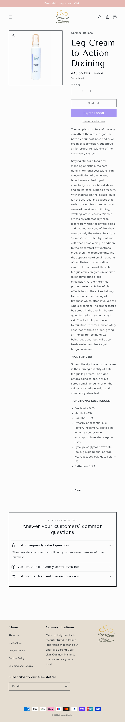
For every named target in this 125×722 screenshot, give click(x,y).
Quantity (75, 84)
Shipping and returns (21, 665)
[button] (10, 17)
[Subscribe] (66, 687)
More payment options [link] (94, 121)
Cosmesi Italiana (66, 715)
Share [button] (78, 490)
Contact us (15, 642)
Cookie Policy (17, 658)
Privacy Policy (17, 650)
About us (14, 635)
